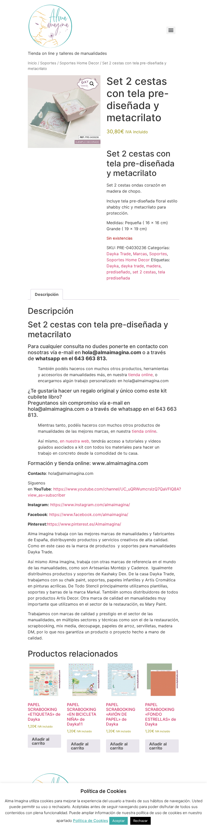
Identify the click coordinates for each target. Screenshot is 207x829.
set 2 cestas (144, 271)
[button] (91, 83)
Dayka (113, 265)
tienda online (144, 431)
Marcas (140, 253)
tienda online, (141, 374)
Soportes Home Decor (79, 63)
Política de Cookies (90, 820)
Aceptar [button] (118, 821)
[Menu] (170, 30)
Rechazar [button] (140, 821)
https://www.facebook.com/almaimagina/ (88, 514)
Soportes (48, 63)
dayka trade (132, 265)
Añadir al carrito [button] (40, 741)
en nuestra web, (75, 441)
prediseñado (118, 271)
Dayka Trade (119, 253)
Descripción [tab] (47, 294)
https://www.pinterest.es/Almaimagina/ (84, 524)
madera (153, 265)
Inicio (32, 63)
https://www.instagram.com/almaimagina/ (90, 504)
